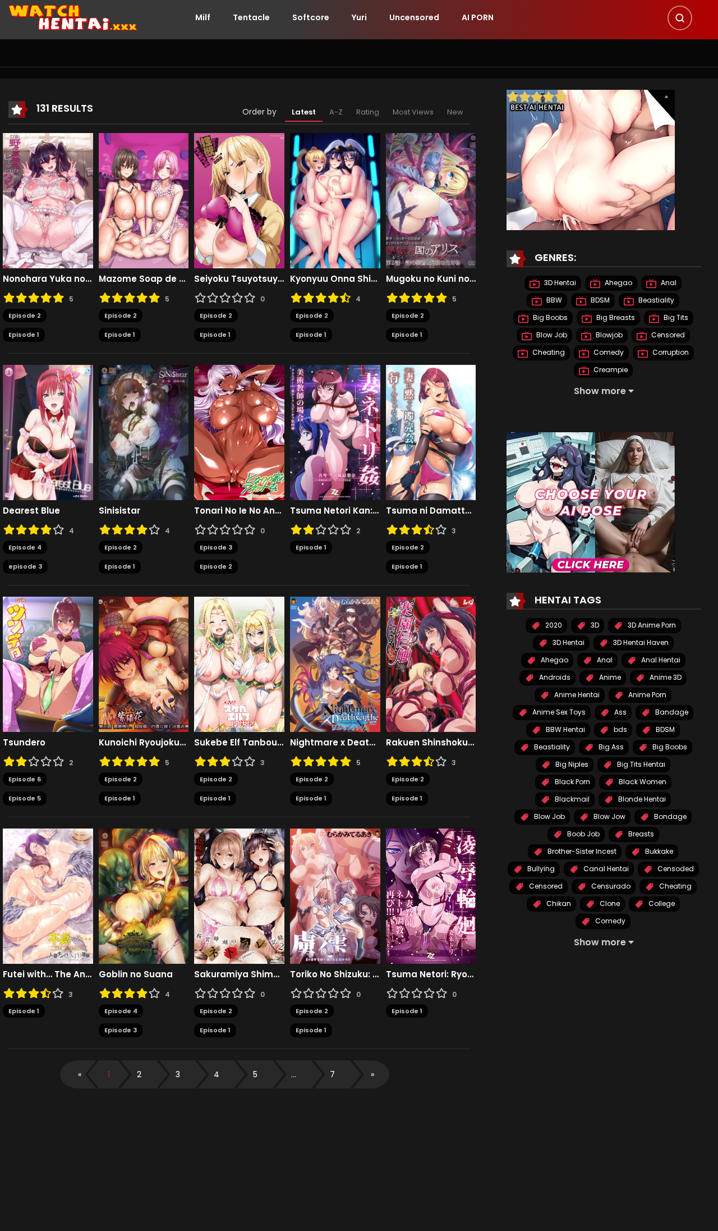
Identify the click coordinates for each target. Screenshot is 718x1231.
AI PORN (478, 17)
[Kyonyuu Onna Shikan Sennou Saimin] (335, 199)
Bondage (669, 816)
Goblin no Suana (136, 974)
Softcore (310, 17)
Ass (620, 712)
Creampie (610, 369)
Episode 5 (24, 798)
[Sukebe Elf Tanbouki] (239, 663)
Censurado (610, 886)
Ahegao (617, 282)
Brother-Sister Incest (581, 851)
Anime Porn (646, 694)
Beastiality (655, 300)
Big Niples (571, 764)
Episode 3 (216, 547)
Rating (367, 112)
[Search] (680, 18)
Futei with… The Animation (48, 974)
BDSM (599, 300)
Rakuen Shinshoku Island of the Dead (431, 743)
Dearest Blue (31, 511)
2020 (553, 625)
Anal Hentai (659, 660)
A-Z (336, 112)
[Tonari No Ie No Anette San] (239, 431)
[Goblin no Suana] (144, 895)
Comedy (608, 352)
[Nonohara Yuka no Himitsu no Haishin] (48, 199)
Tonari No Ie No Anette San (239, 511)
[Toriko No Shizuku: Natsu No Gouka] (335, 895)
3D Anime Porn (651, 625)
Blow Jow (608, 816)
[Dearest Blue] (48, 431)
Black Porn (571, 781)
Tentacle (251, 17)
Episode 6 (24, 779)
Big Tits (675, 317)
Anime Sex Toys (558, 712)
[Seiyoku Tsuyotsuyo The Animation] (239, 199)
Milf (202, 17)
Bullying (540, 868)
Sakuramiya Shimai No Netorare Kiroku (239, 974)
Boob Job (582, 834)
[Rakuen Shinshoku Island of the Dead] (431, 663)
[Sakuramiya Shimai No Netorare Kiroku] (239, 895)
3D (594, 625)
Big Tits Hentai (640, 764)
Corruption (670, 352)
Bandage (670, 712)
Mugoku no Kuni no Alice (431, 279)
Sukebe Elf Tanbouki (239, 743)
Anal (667, 282)
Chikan (558, 903)
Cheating (548, 352)
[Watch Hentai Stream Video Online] (73, 16)
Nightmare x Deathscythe (335, 743)
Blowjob (608, 335)
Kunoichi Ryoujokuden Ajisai (144, 743)
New (455, 112)
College (661, 903)
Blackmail (571, 799)
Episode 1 (23, 334)
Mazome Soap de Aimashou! (144, 279)
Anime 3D (665, 677)
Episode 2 (24, 315)
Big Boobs (549, 317)
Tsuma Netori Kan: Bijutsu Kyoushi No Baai (335, 511)
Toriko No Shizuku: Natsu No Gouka (335, 974)
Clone (609, 903)
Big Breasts (615, 317)
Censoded (675, 868)
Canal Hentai (605, 868)
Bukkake (658, 851)
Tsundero (24, 743)
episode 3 (25, 566)
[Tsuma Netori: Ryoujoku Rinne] (431, 895)
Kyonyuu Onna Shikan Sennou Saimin (335, 279)
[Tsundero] (48, 663)
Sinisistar (119, 511)
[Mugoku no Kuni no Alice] (431, 199)
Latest (304, 112)
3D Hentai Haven (640, 642)
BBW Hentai (564, 729)
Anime (609, 677)
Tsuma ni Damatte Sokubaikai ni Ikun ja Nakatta (431, 511)
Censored (667, 335)
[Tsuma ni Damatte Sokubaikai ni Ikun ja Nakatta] (431, 431)
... (293, 1074)
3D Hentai (559, 282)
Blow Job (551, 335)
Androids (553, 677)
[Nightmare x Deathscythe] (335, 663)
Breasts (640, 834)
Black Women (641, 781)
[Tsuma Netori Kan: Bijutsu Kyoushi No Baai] (335, 431)
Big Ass (610, 747)
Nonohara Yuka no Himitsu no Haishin (48, 279)
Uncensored (414, 17)
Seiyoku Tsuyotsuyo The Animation (239, 279)
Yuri (359, 17)
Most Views (413, 112)
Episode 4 (25, 547)
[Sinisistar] (144, 431)
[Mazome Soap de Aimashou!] (144, 199)
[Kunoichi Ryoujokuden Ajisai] (144, 663)
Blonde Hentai (641, 799)
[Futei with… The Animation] (48, 895)
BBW (553, 300)
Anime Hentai (576, 694)
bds (619, 729)
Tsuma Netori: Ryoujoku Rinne (431, 974)
